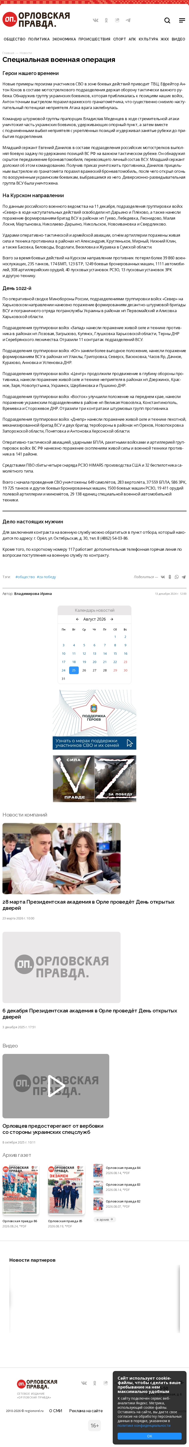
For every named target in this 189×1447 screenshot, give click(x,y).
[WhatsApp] (177, 577)
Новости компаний (24, 815)
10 (63, 653)
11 (74, 653)
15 (115, 653)
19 (84, 662)
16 (125, 653)
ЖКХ (165, 39)
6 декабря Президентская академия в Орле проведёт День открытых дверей (89, 1014)
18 (74, 662)
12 (84, 653)
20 (94, 662)
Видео (178, 39)
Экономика (64, 39)
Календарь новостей (94, 610)
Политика (38, 39)
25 (74, 670)
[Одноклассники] (170, 577)
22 (115, 662)
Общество (14, 39)
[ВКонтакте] (163, 577)
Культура (148, 39)
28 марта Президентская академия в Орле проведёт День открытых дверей (88, 905)
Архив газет (16, 1155)
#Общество (25, 576)
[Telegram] (184, 577)
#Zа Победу (46, 576)
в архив (103, 1219)
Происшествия (94, 39)
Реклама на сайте (86, 1411)
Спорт (119, 39)
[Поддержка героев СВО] (94, 748)
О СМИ (55, 1411)
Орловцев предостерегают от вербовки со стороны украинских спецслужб (52, 1129)
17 (63, 662)
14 (105, 653)
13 (94, 653)
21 (105, 662)
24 (63, 670)
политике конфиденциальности (144, 1425)
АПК (132, 39)
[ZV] (94, 800)
